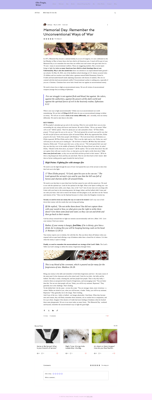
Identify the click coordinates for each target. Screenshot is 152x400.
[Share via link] (57, 310)
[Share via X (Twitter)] (48, 310)
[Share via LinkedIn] (53, 310)
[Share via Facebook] (44, 310)
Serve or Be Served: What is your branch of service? (47, 347)
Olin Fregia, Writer (41, 3)
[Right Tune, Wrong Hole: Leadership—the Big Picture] (76, 336)
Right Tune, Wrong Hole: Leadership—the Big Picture (75, 347)
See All (115, 325)
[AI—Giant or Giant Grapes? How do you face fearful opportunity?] (104, 336)
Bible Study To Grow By (50, 12)
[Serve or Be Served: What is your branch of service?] (47, 336)
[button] (115, 12)
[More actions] (107, 25)
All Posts (37, 12)
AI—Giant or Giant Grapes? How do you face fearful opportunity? (104, 347)
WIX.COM (90, 396)
